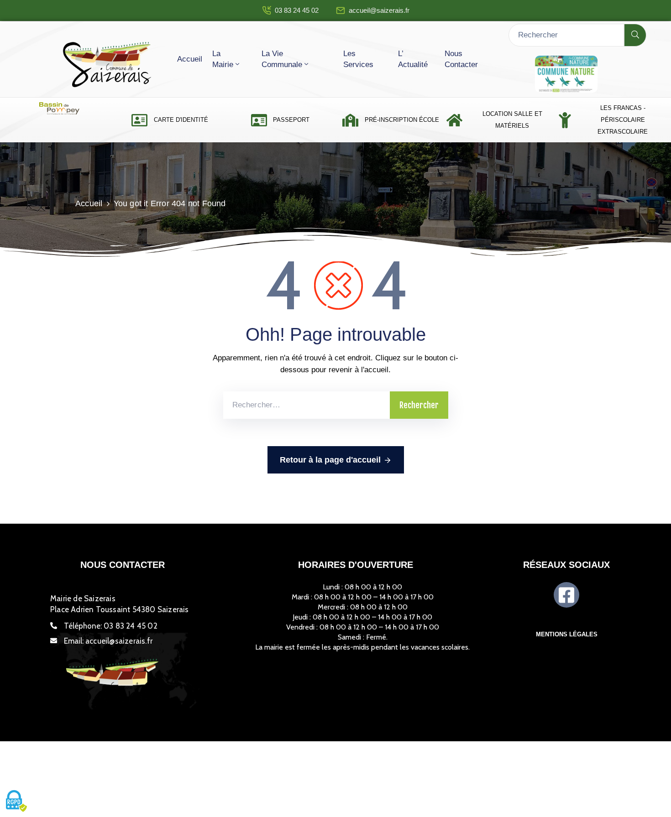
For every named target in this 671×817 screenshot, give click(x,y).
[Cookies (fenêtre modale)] (16, 801)
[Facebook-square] (566, 595)
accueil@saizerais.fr (379, 10)
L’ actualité (413, 59)
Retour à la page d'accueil (330, 459)
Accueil (189, 59)
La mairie (222, 59)
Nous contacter (461, 59)
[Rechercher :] (306, 405)
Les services (358, 59)
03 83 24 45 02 (297, 10)
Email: (108, 640)
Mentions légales (567, 634)
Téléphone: (110, 625)
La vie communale (282, 59)
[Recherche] (635, 35)
